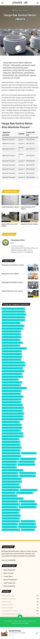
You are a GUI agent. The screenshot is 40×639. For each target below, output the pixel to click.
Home (16, 10)
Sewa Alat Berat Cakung (28, 453)
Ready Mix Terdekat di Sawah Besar (12, 419)
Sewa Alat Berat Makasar (9, 495)
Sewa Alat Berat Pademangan (11, 504)
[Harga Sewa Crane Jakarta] (33, 276)
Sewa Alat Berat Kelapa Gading (11, 487)
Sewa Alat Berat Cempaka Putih (11, 456)
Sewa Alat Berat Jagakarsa (10, 473)
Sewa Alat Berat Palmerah (29, 504)
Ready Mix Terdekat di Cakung (11, 323)
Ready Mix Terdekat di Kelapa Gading (13, 371)
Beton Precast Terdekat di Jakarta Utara (13, 320)
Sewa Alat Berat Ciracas (9, 464)
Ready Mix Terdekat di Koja (10, 379)
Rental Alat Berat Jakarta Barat (11, 442)
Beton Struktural (8, 604)
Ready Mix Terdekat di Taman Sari (12, 427)
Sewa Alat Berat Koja (8, 493)
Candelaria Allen (18, 240)
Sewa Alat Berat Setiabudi (9, 524)
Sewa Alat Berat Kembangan (28, 490)
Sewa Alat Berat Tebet (27, 529)
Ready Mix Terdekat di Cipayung (11, 337)
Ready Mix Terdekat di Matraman (11, 391)
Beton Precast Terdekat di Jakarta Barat (13, 308)
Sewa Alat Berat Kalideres (27, 476)
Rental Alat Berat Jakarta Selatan (11, 447)
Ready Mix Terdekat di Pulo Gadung (12, 416)
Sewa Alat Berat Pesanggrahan (11, 515)
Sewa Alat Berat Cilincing (9, 461)
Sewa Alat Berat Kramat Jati (24, 493)
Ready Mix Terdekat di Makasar (11, 385)
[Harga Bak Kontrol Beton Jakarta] (33, 285)
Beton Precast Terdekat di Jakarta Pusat (13, 311)
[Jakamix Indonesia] (20, 2)
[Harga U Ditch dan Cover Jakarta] (10, 217)
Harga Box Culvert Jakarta (29, 224)
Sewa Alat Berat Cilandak (28, 459)
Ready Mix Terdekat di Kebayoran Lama (13, 365)
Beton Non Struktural (9, 598)
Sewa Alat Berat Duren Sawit (26, 464)
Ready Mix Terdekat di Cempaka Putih (13, 325)
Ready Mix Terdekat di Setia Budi (11, 425)
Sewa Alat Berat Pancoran (10, 507)
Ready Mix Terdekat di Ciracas (11, 340)
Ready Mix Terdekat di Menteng (11, 393)
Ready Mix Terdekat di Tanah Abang (12, 433)
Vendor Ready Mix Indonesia (11, 614)
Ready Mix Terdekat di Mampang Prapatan (14, 388)
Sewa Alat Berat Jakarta (10, 611)
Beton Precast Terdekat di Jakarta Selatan (14, 314)
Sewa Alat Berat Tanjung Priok (11, 529)
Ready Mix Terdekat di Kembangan (12, 376)
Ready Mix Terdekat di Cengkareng (12, 328)
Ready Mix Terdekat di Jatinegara (11, 354)
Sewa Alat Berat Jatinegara (27, 473)
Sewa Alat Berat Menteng (26, 501)
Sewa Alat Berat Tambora (9, 527)
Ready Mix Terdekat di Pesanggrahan (13, 413)
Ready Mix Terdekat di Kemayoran (12, 374)
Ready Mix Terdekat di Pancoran (11, 402)
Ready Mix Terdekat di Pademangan (12, 396)
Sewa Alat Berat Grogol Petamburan (12, 470)
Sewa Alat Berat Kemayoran (10, 490)
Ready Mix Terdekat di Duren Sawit (12, 342)
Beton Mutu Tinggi (8, 595)
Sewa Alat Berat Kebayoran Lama (11, 481)
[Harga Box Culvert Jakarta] (29, 217)
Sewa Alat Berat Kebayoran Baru (11, 478)
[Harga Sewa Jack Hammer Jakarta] (33, 267)
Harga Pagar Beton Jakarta (10, 207)
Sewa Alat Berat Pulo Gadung (10, 518)
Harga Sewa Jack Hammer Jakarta (13, 265)
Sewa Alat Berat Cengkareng (10, 459)
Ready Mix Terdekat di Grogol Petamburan (14, 348)
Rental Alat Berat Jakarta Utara (11, 453)
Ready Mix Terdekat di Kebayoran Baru (13, 362)
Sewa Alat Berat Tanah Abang (27, 527)
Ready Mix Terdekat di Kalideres (11, 359)
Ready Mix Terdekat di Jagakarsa (11, 351)
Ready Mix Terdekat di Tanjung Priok (12, 436)
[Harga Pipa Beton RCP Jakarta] (29, 200)
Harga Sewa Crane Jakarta (10, 273)
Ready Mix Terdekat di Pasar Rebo (12, 410)
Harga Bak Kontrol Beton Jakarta (12, 282)
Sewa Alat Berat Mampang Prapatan (12, 498)
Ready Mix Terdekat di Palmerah (11, 399)
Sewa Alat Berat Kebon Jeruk (10, 484)
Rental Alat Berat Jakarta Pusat (11, 444)
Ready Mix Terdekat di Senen (10, 422)
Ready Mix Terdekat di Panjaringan (12, 405)
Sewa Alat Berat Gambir (9, 467)
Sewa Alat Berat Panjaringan (27, 507)
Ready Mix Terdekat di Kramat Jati (12, 382)
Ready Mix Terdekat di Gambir (11, 345)
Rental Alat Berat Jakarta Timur (11, 450)
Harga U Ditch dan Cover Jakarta (12, 291)
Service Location (8, 608)
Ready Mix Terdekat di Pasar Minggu (12, 408)
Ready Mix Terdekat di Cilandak (11, 331)
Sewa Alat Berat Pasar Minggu (11, 510)
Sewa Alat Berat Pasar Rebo (10, 512)
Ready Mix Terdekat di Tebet (10, 439)
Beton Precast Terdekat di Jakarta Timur (13, 317)
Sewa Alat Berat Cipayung (26, 461)
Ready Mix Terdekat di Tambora (11, 430)
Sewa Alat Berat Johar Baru (10, 476)
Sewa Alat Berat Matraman (10, 501)
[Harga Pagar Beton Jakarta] (10, 200)
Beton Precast (23, 10)
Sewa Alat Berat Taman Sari (27, 524)
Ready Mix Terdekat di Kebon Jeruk (12, 368)
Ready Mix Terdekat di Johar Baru (12, 357)
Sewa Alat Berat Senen (28, 521)
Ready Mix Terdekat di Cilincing (11, 334)
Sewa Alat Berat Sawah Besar (10, 521)
